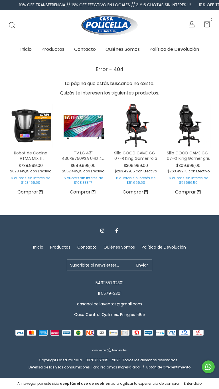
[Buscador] (14, 25)
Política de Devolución (174, 49)
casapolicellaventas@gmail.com (109, 304)
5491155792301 (109, 283)
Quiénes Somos (123, 49)
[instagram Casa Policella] (102, 230)
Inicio (26, 49)
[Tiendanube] (109, 350)
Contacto (85, 49)
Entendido (193, 383)
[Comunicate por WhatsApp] (208, 366)
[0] (204, 25)
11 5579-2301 (109, 293)
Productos (52, 49)
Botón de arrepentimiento (168, 367)
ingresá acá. (129, 367)
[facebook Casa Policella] (116, 230)
